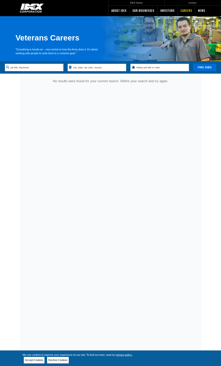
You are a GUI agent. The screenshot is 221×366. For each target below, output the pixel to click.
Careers (186, 10)
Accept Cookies (34, 360)
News (201, 10)
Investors (167, 10)
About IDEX (119, 10)
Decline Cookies (57, 360)
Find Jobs (205, 67)
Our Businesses (143, 10)
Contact (192, 2)
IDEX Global (136, 2)
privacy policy (124, 355)
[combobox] (34, 67)
